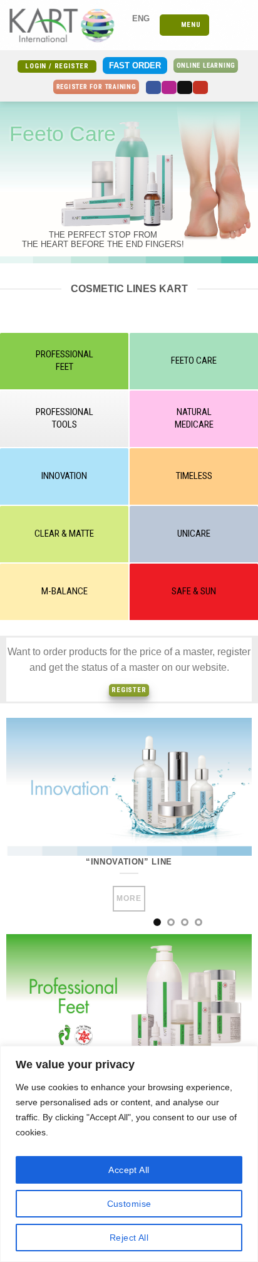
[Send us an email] (184, 87)
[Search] (222, 25)
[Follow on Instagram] (169, 87)
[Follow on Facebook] (153, 87)
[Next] (231, 826)
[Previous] (27, 826)
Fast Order (135, 65)
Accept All (128, 1170)
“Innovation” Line (129, 861)
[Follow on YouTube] (200, 87)
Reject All (129, 1238)
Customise (129, 1204)
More (128, 898)
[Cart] (242, 25)
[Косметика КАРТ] (67, 25)
